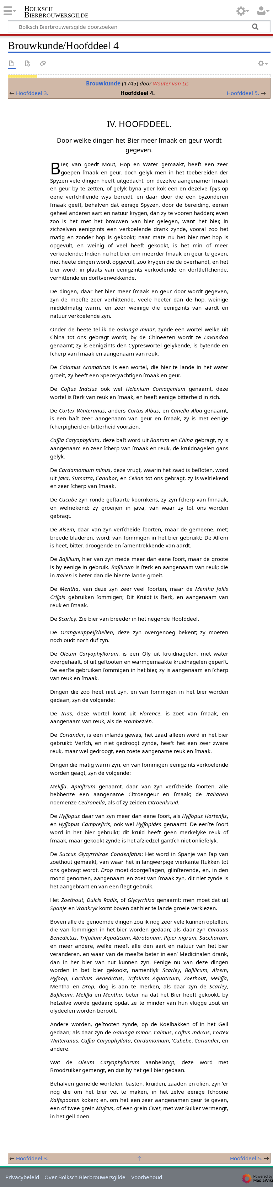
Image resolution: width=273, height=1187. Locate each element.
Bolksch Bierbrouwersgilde (56, 11)
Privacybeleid (22, 1177)
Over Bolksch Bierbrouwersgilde (84, 1177)
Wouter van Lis (171, 83)
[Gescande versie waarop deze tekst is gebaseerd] (27, 64)
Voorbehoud (146, 1177)
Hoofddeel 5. (243, 92)
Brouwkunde (103, 83)
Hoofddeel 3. (32, 92)
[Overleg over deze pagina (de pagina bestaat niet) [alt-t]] (43, 64)
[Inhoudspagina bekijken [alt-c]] (12, 64)
